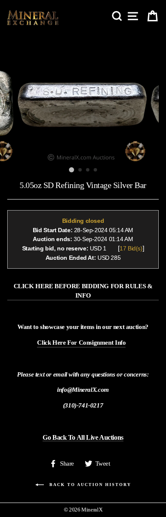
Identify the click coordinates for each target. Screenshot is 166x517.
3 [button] (88, 170)
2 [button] (80, 170)
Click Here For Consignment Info (81, 342)
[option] (83, 97)
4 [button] (96, 170)
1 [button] (71, 169)
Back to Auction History (89, 484)
